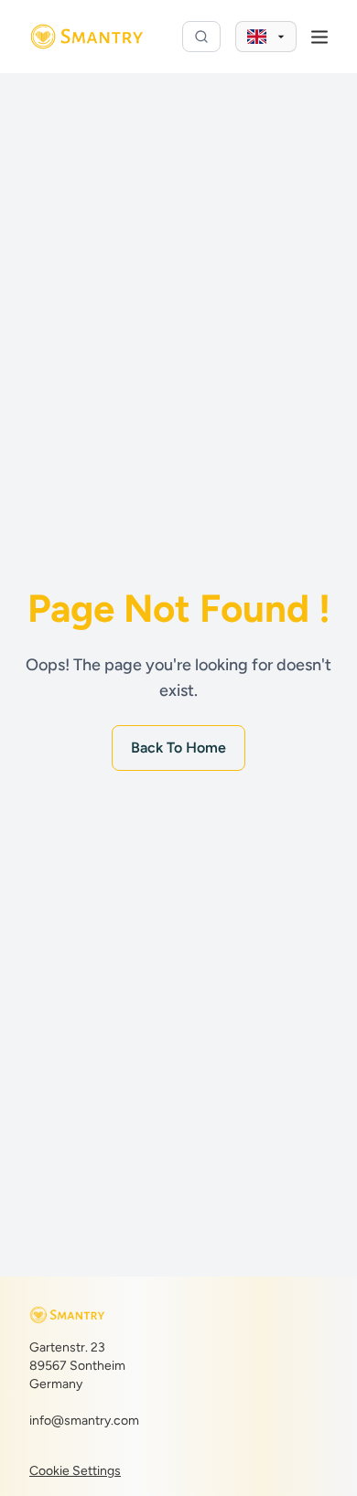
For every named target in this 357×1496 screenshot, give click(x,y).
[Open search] (201, 36)
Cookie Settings (75, 1471)
